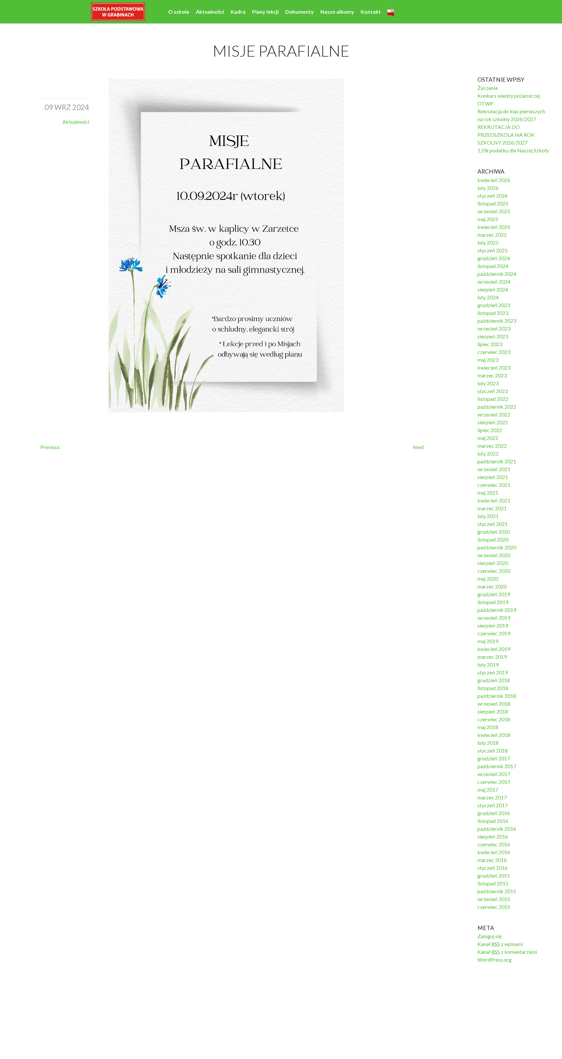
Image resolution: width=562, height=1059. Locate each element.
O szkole (178, 11)
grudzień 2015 (493, 875)
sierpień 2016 (492, 836)
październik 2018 (496, 696)
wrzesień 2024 (493, 281)
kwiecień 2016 (493, 852)
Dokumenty (299, 11)
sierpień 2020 (492, 563)
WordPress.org (494, 959)
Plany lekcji (265, 11)
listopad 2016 (492, 821)
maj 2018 (487, 727)
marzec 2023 (492, 375)
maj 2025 (487, 219)
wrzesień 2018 (493, 703)
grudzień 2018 (493, 680)
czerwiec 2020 (493, 571)
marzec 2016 (492, 860)
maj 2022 (487, 438)
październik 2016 (496, 829)
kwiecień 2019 (493, 649)
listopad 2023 (492, 313)
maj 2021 (487, 492)
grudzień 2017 (493, 758)
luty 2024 (488, 297)
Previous (50, 447)
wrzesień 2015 (493, 899)
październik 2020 (496, 547)
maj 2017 (487, 789)
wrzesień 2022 (493, 414)
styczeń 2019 (492, 672)
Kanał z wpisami (500, 944)
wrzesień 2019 (493, 617)
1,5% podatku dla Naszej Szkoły (513, 150)
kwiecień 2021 (493, 500)
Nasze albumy (337, 11)
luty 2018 (488, 743)
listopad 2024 (492, 266)
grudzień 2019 (493, 594)
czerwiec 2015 (493, 907)
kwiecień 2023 (493, 367)
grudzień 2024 (493, 258)
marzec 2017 (492, 797)
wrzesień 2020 (493, 555)
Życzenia (487, 88)
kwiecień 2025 (493, 227)
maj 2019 (487, 641)
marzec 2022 (492, 446)
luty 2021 (488, 516)
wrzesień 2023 (493, 328)
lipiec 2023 (489, 344)
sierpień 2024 (492, 289)
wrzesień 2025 (493, 211)
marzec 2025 (492, 235)
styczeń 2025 (492, 250)
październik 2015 (496, 891)
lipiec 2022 (489, 430)
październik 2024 (496, 274)
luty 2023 (488, 383)
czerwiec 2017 (493, 782)
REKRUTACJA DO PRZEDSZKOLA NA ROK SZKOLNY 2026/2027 (506, 135)
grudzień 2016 (493, 813)
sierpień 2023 (492, 336)
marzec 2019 (492, 657)
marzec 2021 (492, 508)
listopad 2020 (492, 539)
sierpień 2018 (492, 711)
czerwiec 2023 (493, 352)
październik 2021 (496, 461)
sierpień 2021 (492, 477)
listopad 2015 (492, 883)
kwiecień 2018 (493, 735)
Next (418, 447)
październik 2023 (496, 321)
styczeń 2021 (492, 524)
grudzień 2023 (493, 305)
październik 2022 (496, 406)
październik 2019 (496, 610)
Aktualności (210, 11)
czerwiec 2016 (493, 844)
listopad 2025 (492, 203)
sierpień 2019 (492, 625)
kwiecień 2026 (493, 180)
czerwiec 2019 (493, 633)
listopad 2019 (492, 602)
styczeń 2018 (492, 750)
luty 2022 (488, 453)
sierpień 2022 (492, 422)
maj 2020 (487, 578)
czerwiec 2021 (493, 485)
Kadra (238, 11)
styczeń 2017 (492, 805)
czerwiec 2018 (493, 719)
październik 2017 (496, 766)
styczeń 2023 (492, 391)
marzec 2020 (492, 586)
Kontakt (371, 11)
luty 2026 (488, 188)
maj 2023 (487, 360)
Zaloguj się (489, 936)
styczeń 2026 (492, 195)
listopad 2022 (492, 399)
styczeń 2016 (492, 868)
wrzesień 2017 (493, 774)
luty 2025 (488, 242)
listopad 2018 (492, 688)
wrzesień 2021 (493, 469)
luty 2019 (488, 664)
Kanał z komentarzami (507, 952)
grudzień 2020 (493, 532)
